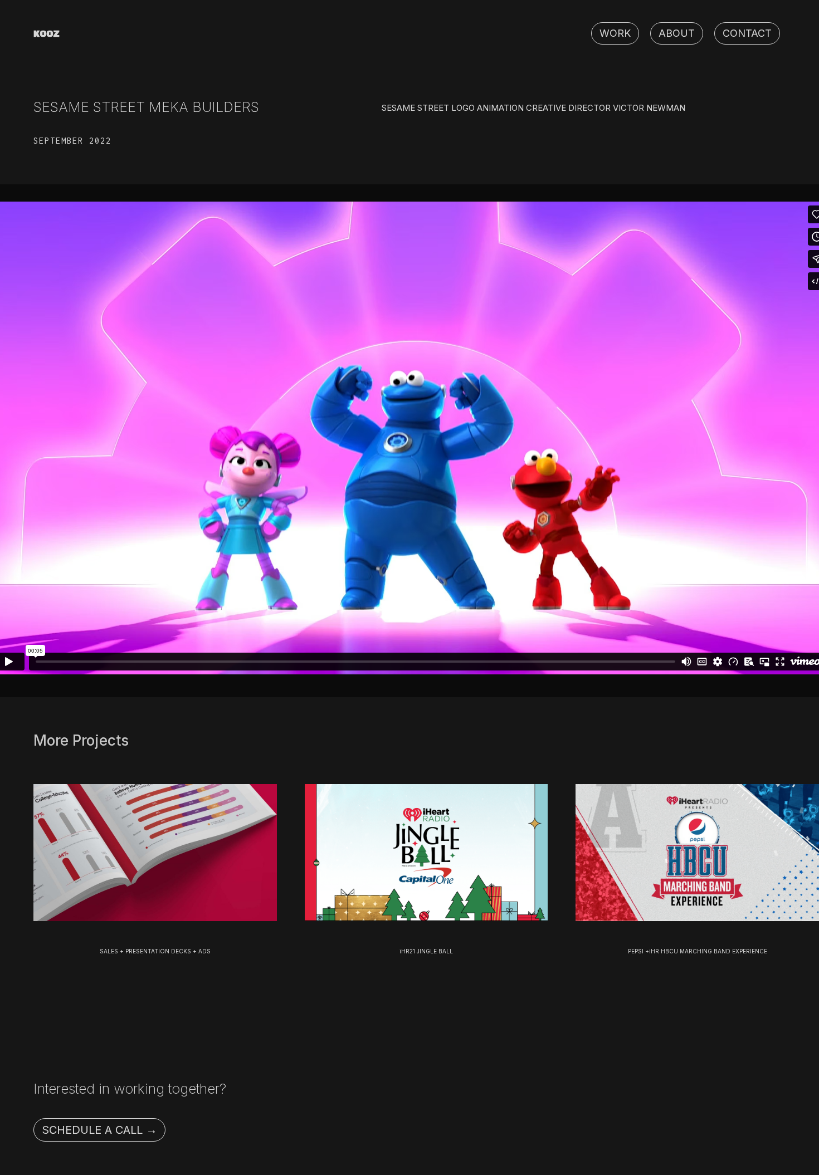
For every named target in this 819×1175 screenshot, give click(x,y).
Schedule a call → (99, 1130)
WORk (615, 33)
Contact (747, 33)
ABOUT (677, 33)
